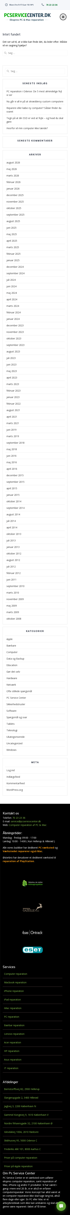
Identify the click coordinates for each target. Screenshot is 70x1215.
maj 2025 (11, 234)
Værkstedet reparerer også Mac (22, 851)
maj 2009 (11, 605)
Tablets (10, 723)
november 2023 (15, 332)
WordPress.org (14, 789)
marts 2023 (12, 384)
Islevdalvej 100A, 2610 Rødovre (21, 1132)
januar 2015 (13, 494)
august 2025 (13, 221)
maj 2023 (11, 371)
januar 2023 (13, 397)
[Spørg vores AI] (61, 1206)
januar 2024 (13, 319)
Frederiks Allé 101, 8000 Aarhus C (22, 1149)
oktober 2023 (13, 338)
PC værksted (46, 847)
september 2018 (15, 442)
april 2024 (11, 299)
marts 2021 (12, 423)
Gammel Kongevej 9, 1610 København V (26, 1114)
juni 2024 (11, 286)
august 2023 (13, 351)
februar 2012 (13, 573)
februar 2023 (13, 390)
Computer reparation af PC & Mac (28, 825)
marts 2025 (12, 247)
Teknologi (11, 730)
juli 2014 (11, 521)
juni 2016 (11, 455)
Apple (9, 639)
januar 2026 (13, 188)
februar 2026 (13, 182)
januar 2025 (13, 260)
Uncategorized (14, 743)
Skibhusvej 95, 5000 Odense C (20, 1140)
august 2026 (13, 162)
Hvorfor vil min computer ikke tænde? (27, 128)
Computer (12, 652)
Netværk (11, 684)
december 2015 (15, 475)
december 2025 (15, 195)
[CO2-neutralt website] (32, 884)
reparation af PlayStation (18, 861)
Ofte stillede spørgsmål (19, 691)
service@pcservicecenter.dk (26, 821)
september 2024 (15, 273)
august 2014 (13, 514)
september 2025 (15, 214)
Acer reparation (12, 1042)
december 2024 (15, 266)
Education (11, 665)
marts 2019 (12, 436)
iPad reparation (12, 999)
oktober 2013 (13, 534)
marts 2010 (12, 592)
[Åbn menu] (63, 17)
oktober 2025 (13, 208)
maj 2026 (11, 169)
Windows (11, 749)
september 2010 (15, 586)
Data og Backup (15, 658)
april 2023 (11, 377)
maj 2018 (11, 449)
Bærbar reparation (14, 1025)
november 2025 (15, 201)
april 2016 (11, 468)
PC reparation (11, 1016)
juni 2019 (11, 429)
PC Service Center (16, 697)
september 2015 (15, 481)
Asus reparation (12, 1059)
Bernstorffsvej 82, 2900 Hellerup (22, 1089)
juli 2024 (11, 279)
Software (11, 710)
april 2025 (11, 240)
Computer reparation (15, 973)
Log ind (10, 770)
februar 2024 (13, 312)
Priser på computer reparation (20, 1157)
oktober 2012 (13, 553)
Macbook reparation (15, 982)
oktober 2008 (13, 618)
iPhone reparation (14, 991)
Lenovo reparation (14, 1033)
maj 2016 (11, 462)
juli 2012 (11, 566)
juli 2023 (11, 358)
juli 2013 (11, 540)
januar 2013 (13, 547)
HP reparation (11, 1051)
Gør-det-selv (13, 671)
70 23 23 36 (51, 4)
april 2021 (11, 416)
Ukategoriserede (15, 736)
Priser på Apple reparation (18, 1166)
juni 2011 (11, 579)
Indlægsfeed (13, 776)
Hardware (11, 678)
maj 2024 (11, 292)
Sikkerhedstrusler (15, 704)
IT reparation (11, 1068)
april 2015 (11, 488)
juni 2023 (11, 364)
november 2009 (15, 599)
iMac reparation (12, 1008)
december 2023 (15, 325)
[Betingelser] (44, 4)
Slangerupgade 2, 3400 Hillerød (21, 1097)
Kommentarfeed (15, 783)
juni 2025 (11, 227)
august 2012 (13, 560)
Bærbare (11, 645)
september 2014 (15, 507)
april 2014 (11, 527)
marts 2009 (12, 612)
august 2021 (13, 410)
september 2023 (15, 345)
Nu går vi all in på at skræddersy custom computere (34, 101)
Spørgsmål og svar (16, 717)
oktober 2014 (13, 501)
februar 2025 (13, 253)
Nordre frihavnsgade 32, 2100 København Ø (28, 1123)
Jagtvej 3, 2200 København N (20, 1106)
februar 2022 (13, 403)
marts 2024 (12, 305)
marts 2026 (12, 175)
